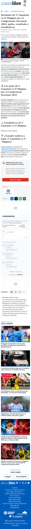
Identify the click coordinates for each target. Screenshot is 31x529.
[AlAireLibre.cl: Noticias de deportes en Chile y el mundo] (8, 483)
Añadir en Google (15, 180)
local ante (15, 71)
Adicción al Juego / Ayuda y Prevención (15, 503)
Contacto (15, 488)
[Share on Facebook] (12, 198)
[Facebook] (17, 483)
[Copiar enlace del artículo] (24, 292)
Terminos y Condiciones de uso (14, 490)
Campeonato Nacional (8, 149)
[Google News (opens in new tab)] (8, 192)
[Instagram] (22, 483)
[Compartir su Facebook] (11, 292)
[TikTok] (25, 483)
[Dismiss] (27, 163)
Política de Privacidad (14, 502)
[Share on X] (16, 198)
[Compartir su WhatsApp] (20, 292)
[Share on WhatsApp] (20, 198)
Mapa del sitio (14, 505)
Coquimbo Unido (6, 151)
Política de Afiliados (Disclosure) (15, 494)
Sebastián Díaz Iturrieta (10, 297)
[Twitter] (19, 483)
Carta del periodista (15, 498)
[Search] (25, 5)
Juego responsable (15, 500)
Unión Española (6, 147)
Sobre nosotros (15, 496)
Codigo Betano (14, 507)
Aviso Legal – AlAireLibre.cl (15, 492)
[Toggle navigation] (25, 1)
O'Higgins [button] (8, 476)
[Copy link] (24, 198)
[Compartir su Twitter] (15, 292)
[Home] (11, 3)
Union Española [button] (21, 476)
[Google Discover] (28, 483)
